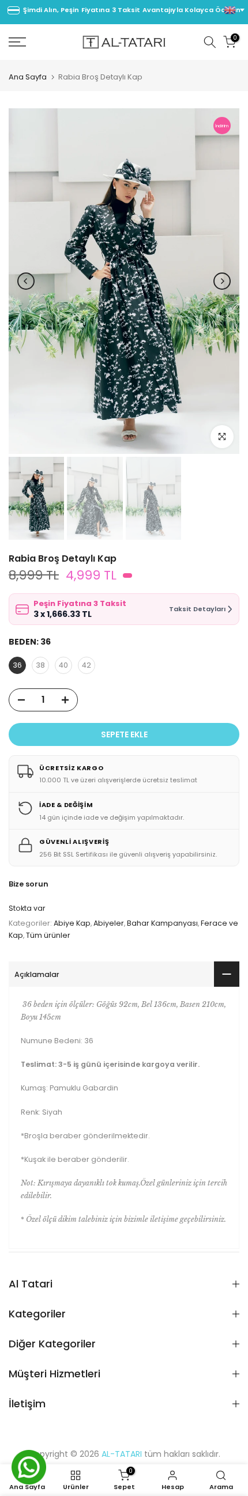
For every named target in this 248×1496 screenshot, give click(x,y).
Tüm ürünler (48, 935)
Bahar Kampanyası (162, 923)
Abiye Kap (72, 923)
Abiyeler (108, 923)
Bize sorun (28, 884)
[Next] (222, 281)
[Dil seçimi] (234, 10)
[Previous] (26, 281)
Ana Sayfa (28, 76)
